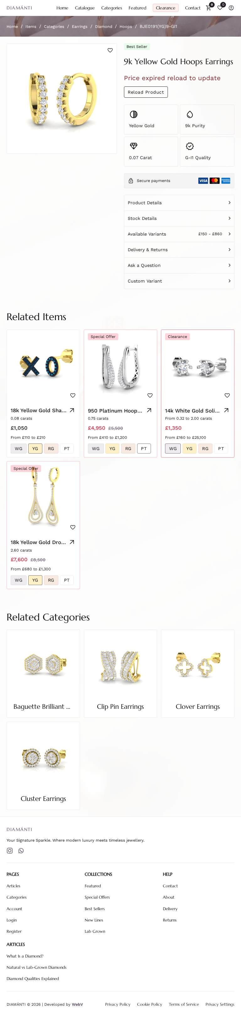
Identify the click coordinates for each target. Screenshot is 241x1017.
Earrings (80, 26)
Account (14, 908)
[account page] (231, 8)
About (168, 897)
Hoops (126, 26)
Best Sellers (95, 908)
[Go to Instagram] (10, 851)
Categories (111, 8)
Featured (137, 8)
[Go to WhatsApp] (21, 851)
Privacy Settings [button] (220, 1004)
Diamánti (19, 8)
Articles (13, 886)
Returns (170, 920)
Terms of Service (184, 1004)
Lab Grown (95, 931)
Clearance (165, 8)
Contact (193, 8)
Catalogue (85, 8)
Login (12, 920)
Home (62, 8)
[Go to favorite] (220, 8)
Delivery (170, 908)
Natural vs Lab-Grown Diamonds (37, 967)
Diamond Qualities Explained (33, 978)
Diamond (103, 26)
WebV (77, 1004)
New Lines (94, 920)
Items (30, 26)
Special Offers (97, 897)
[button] (179, 202)
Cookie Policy (149, 1004)
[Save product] (110, 50)
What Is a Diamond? (25, 956)
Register (14, 931)
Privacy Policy (118, 1004)
